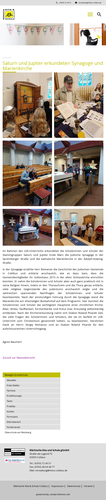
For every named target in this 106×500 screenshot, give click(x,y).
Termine (11, 390)
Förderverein (13, 427)
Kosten (10, 411)
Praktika (11, 406)
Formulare (12, 416)
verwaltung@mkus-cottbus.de (90, 3)
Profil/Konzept (14, 395)
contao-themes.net (59, 494)
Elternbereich (14, 421)
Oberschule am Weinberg (18, 432)
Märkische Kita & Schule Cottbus (30, 486)
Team (9, 401)
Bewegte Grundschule (16, 374)
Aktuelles (11, 380)
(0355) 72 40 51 (65, 3)
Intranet (88, 486)
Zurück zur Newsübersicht (19, 357)
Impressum (57, 486)
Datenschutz (73, 486)
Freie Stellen (13, 385)
